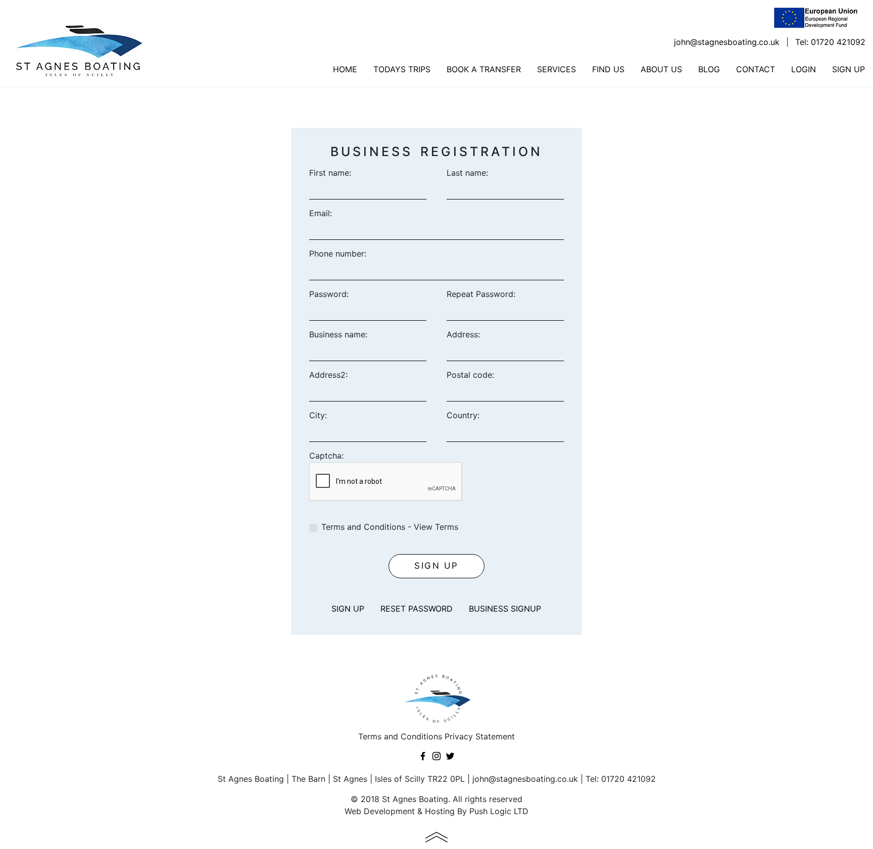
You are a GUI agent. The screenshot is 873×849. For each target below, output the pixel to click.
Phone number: (337, 253)
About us (661, 69)
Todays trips (401, 69)
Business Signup (505, 609)
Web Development (380, 811)
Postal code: (470, 375)
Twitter (450, 756)
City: (318, 415)
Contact (755, 69)
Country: (463, 415)
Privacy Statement (480, 736)
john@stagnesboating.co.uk (727, 42)
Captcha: (326, 456)
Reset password (416, 609)
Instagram (436, 756)
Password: (329, 294)
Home (345, 69)
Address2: (328, 375)
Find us (608, 69)
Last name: (467, 173)
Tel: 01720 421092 (830, 42)
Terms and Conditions (400, 736)
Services (556, 69)
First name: (330, 173)
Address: (463, 334)
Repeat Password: (481, 294)
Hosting (440, 811)
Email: (320, 213)
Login (803, 69)
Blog (709, 69)
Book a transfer (484, 69)
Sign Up (848, 69)
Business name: (338, 334)
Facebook (422, 756)
